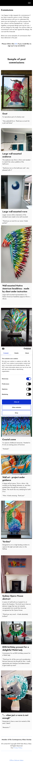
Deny (16, 412)
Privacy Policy (18, 748)
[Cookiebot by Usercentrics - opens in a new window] (23, 349)
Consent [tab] (5, 353)
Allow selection (16, 407)
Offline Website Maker (16, 760)
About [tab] (27, 353)
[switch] (28, 384)
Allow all (16, 402)
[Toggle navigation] (29, 3)
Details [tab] (16, 353)
